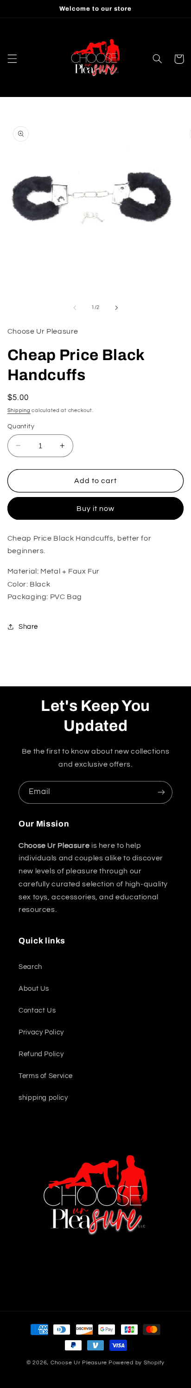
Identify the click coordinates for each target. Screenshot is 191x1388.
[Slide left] (74, 307)
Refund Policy (41, 1054)
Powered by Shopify (136, 1362)
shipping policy (43, 1097)
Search (30, 966)
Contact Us (37, 1010)
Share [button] (28, 626)
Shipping (19, 410)
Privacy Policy (41, 1032)
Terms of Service (46, 1075)
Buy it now (95, 508)
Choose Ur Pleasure (79, 1362)
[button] (12, 59)
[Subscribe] (161, 792)
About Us (34, 988)
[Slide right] (116, 307)
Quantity (20, 426)
